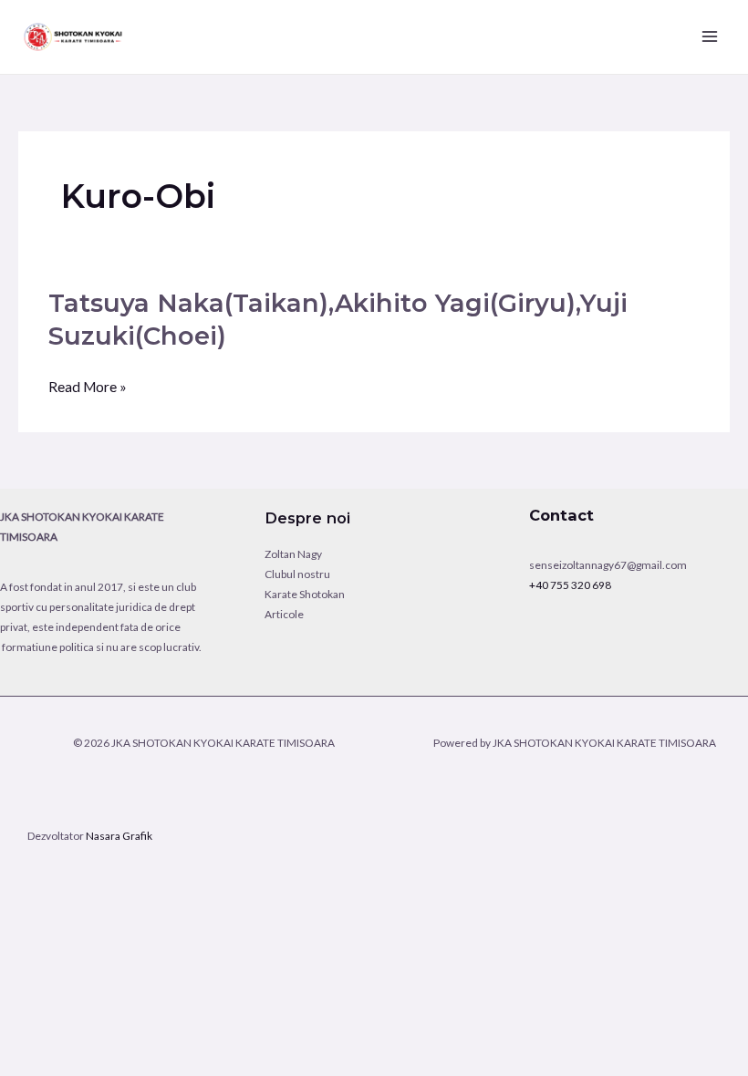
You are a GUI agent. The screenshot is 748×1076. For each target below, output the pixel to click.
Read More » (87, 389)
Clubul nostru (297, 574)
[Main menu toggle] (710, 37)
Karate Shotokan (305, 594)
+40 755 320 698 (570, 585)
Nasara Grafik (119, 836)
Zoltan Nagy (293, 554)
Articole (284, 614)
